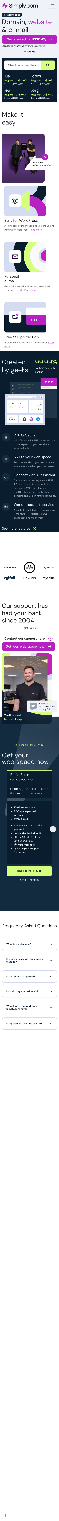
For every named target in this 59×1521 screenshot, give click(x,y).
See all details (29, 880)
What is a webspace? (18, 944)
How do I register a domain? (22, 991)
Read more (36, 229)
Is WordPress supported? (20, 976)
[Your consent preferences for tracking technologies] (5, 1516)
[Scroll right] (53, 829)
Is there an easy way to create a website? (24, 960)
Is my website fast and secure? (24, 1023)
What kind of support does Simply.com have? (21, 1007)
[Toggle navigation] (53, 5)
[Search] (48, 65)
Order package (29, 871)
